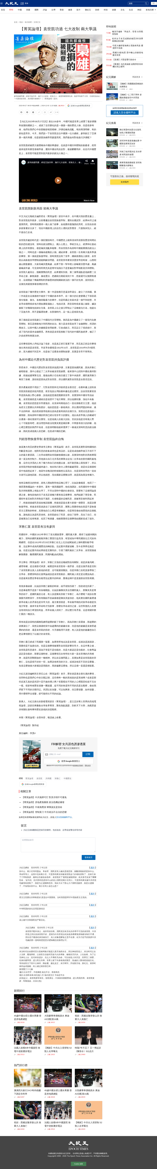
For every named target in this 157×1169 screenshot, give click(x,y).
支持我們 (125, 182)
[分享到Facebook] (21, 113)
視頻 (21, 22)
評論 (45, 10)
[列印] (44, 113)
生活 (131, 10)
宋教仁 (57, 778)
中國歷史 (68, 778)
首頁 (3, 10)
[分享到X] (33, 113)
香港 (62, 10)
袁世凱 (39, 778)
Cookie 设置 (78, 1164)
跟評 (92, 868)
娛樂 (114, 10)
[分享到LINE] (27, 113)
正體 (22, 3)
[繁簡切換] (56, 113)
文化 (122, 10)
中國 (20, 10)
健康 (70, 10)
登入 (153, 3)
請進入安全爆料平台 (125, 112)
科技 (106, 10)
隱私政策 (88, 765)
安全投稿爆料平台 (64, 817)
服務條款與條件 (78, 765)
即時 (11, 10)
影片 (78, 10)
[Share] (15, 1022)
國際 (37, 10)
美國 (28, 10)
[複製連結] (39, 112)
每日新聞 (28, 22)
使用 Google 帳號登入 (70, 761)
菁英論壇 (29, 778)
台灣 (53, 10)
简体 (26, 3)
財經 (97, 10)
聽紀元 (88, 10)
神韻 (139, 10)
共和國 (48, 778)
